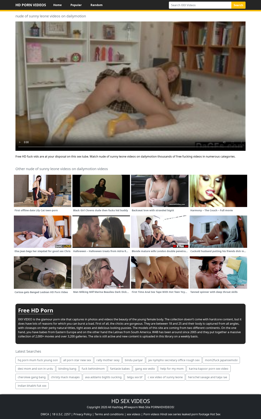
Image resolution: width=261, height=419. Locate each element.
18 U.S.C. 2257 (61, 414)
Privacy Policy (83, 414)
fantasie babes (120, 369)
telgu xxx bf (134, 377)
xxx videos (133, 414)
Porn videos (151, 414)
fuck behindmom (93, 369)
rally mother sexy (107, 360)
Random (97, 5)
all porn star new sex (77, 360)
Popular (76, 5)
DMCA (45, 414)
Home (57, 5)
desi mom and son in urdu (35, 369)
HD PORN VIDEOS (30, 4)
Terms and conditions (109, 414)
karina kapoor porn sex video (208, 369)
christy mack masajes (65, 377)
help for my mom (172, 369)
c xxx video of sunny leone (165, 377)
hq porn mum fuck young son (38, 360)
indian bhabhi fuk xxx (32, 386)
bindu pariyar (134, 360)
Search (238, 5)
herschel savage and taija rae (207, 377)
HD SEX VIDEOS (130, 401)
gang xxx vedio (145, 369)
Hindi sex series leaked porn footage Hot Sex (190, 414)
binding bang (67, 369)
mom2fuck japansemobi (221, 360)
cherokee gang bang (32, 377)
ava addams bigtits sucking (103, 377)
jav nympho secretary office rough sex (174, 360)
